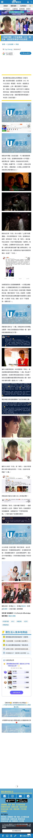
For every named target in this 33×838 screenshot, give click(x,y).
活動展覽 (4, 804)
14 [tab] (18, 15)
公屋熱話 (15, 9)
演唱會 (5, 6)
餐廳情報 (16, 809)
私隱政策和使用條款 (21, 826)
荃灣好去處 (23, 807)
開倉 (13, 804)
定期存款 (28, 9)
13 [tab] (16, 15)
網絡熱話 (6, 625)
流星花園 (6, 621)
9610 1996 (11, 616)
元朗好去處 (14, 807)
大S (14, 606)
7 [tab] (12, 13)
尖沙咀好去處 (20, 804)
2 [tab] (14, 11)
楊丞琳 (23, 606)
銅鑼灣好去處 (5, 807)
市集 (9, 804)
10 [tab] (18, 13)
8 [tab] (14, 13)
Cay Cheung (8, 49)
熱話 (17, 44)
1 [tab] (12, 11)
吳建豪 (5, 609)
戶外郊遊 (23, 809)
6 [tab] (21, 11)
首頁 (3, 44)
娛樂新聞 (22, 9)
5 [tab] (20, 11)
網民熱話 (4, 817)
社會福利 (4, 811)
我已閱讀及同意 (16, 831)
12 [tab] (21, 13)
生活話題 (10, 44)
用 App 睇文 (26, 53)
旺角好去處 (4, 809)
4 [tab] (18, 11)
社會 (10, 809)
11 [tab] (20, 13)
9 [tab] (16, 13)
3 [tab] (16, 11)
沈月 (26, 621)
